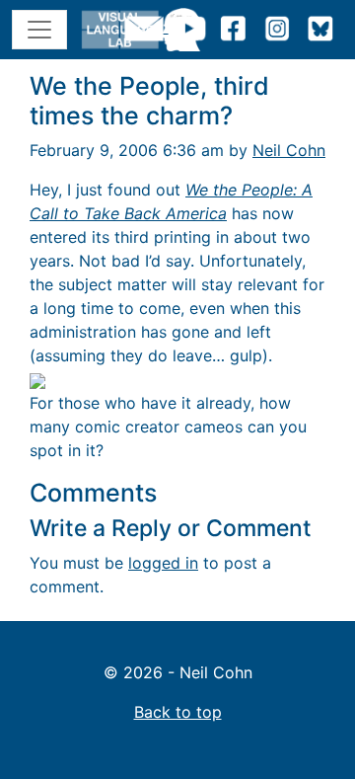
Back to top (178, 712)
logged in (163, 563)
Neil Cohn (288, 150)
